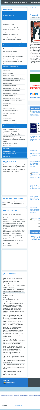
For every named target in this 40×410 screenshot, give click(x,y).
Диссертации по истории (10, 143)
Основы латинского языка (10, 18)
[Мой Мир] (36, 94)
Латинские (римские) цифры (11, 27)
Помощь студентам (8, 15)
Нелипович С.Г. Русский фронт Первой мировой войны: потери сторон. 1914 (14, 222)
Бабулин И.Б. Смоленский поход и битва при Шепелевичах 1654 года (12, 234)
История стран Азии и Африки (11, 98)
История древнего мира (10, 95)
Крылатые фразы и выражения (12, 39)
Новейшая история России (10, 110)
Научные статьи (7, 145)
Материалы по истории (9, 126)
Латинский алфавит (8, 24)
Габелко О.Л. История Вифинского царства (12, 215)
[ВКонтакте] (31, 94)
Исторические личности (10, 85)
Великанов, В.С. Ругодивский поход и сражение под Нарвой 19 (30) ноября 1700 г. (13, 226)
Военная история (8, 73)
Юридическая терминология (11, 64)
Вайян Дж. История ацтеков (11, 218)
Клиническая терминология (11, 34)
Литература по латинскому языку (12, 42)
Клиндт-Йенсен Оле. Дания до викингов (14, 219)
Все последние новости (9, 153)
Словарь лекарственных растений (12, 61)
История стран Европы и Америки (12, 100)
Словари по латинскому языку (11, 45)
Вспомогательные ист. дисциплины (13, 78)
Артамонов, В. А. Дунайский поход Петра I (12, 237)
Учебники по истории (9, 120)
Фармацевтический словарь (11, 59)
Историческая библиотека (10, 66)
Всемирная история (8, 75)
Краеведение (7, 103)
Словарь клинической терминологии (13, 56)
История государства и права (11, 90)
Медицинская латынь (9, 32)
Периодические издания (10, 113)
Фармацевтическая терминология (12, 37)
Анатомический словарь (10, 51)
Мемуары (6, 105)
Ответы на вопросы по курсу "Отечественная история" (11, 130)
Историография (7, 83)
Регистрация (18, 405)
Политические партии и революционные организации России (13, 137)
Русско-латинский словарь (10, 49)
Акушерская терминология (10, 54)
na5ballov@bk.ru (10, 382)
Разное (5, 115)
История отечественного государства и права (14, 140)
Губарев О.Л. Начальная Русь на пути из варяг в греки (13, 244)
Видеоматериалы (8, 148)
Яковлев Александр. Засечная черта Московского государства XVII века (13, 241)
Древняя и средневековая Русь (11, 80)
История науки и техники (10, 93)
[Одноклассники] (34, 94)
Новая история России (9, 108)
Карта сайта (6, 156)
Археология (6, 70)
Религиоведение (7, 118)
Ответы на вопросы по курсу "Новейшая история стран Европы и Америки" (13, 133)
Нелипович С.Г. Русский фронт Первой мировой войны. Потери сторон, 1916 (14, 230)
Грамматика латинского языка (11, 29)
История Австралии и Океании (11, 88)
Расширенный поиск (9, 151)
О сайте (5, 13)
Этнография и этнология (10, 123)
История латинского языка (10, 22)
